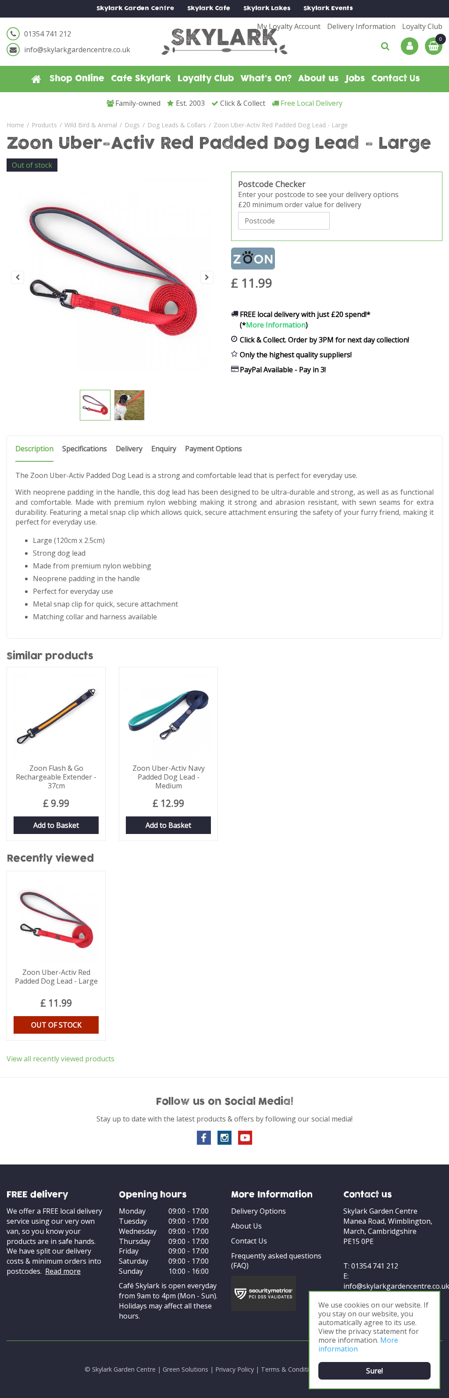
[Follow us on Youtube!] (245, 1138)
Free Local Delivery (311, 103)
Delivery (129, 448)
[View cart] (433, 46)
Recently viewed (50, 859)
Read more (63, 1271)
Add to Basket (56, 825)
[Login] (409, 46)
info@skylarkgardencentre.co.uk (77, 49)
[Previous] (17, 277)
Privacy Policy (234, 1369)
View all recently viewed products (60, 1059)
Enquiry (163, 448)
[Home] (36, 79)
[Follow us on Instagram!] (224, 1138)
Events (328, 8)
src (385, 46)
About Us (246, 1226)
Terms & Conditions (290, 1369)
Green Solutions (185, 1369)
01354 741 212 (47, 34)
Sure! (374, 1371)
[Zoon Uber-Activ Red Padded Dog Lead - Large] (112, 277)
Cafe (208, 8)
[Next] (207, 277)
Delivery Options (258, 1211)
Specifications (84, 448)
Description (34, 448)
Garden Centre (135, 8)
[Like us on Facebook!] (204, 1138)
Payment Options (213, 448)
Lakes (266, 8)
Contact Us (249, 1241)
